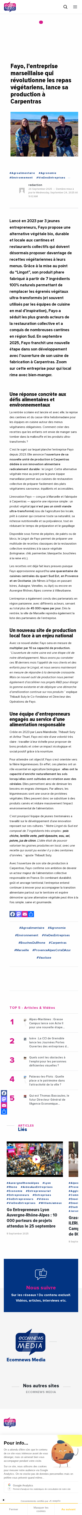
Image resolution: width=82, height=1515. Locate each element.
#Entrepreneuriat (38, 1191)
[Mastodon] (4, 1099)
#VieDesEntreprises (50, 177)
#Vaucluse (44, 957)
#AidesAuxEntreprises (37, 1187)
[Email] (4, 1105)
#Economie (15, 1191)
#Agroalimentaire (22, 173)
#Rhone (12, 1187)
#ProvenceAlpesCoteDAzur (51, 950)
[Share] (4, 1111)
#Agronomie (47, 173)
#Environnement (21, 177)
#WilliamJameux (50, 1203)
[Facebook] (4, 1093)
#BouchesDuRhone (31, 942)
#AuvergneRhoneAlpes (23, 1183)
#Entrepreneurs (18, 1195)
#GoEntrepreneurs (20, 1199)
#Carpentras (58, 942)
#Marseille (21, 950)
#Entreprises (42, 1195)
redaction (35, 184)
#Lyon (47, 1183)
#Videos (43, 1199)
